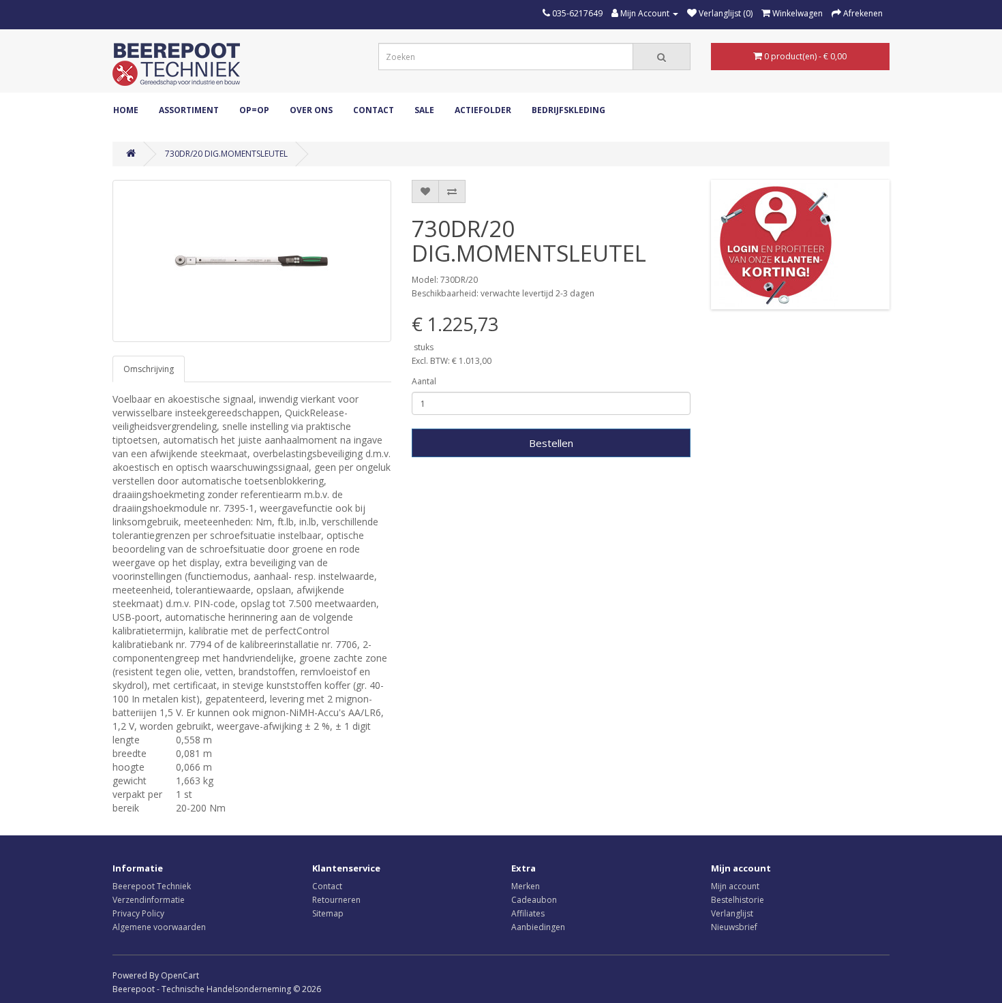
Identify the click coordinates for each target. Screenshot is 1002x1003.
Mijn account (735, 886)
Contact (373, 110)
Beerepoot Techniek (151, 886)
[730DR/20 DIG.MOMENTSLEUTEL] (251, 261)
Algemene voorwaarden (159, 927)
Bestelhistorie (737, 900)
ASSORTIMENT (189, 110)
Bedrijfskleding (568, 110)
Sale (424, 110)
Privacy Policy (138, 913)
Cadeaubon (534, 900)
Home (125, 110)
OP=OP (254, 110)
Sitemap (328, 913)
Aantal (424, 381)
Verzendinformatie (148, 900)
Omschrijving (148, 369)
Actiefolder (483, 110)
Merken (525, 886)
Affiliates (528, 913)
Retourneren (336, 900)
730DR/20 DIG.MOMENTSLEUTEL (226, 153)
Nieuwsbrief (734, 927)
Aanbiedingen (538, 927)
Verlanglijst (732, 913)
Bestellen (551, 443)
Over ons (311, 110)
